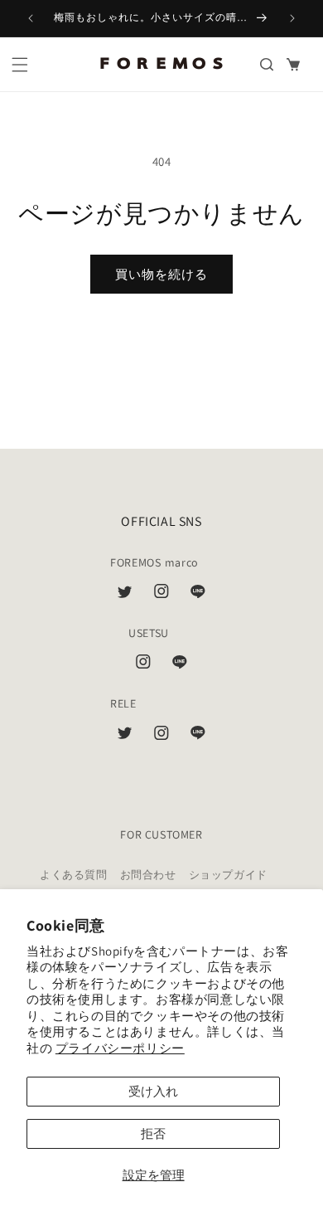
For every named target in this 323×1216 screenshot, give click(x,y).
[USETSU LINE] (180, 665)
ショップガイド (228, 875)
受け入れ (153, 1091)
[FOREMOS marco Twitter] (125, 595)
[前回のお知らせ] (30, 18)
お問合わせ (148, 875)
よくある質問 (74, 875)
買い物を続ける (161, 274)
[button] (20, 65)
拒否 (153, 1133)
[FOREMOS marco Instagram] (161, 595)
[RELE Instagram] (161, 736)
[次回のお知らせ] (292, 18)
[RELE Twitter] (125, 736)
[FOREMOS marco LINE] (198, 595)
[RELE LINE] (198, 736)
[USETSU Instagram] (143, 665)
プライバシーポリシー (120, 1048)
